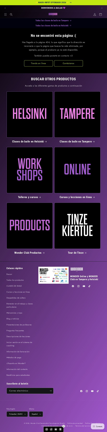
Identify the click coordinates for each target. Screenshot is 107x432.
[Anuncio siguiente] (102, 8)
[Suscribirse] (50, 391)
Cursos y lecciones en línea (76, 197)
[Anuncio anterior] (5, 8)
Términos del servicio (82, 426)
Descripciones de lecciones (18, 336)
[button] (5, 14)
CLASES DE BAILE (14, 286)
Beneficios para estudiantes (18, 375)
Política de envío (67, 426)
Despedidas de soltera (16, 297)
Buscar (9, 274)
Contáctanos (68, 63)
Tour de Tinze (76, 252)
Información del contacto (17, 369)
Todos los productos (15, 280)
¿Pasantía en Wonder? (16, 363)
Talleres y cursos (28, 197)
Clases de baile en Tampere (76, 141)
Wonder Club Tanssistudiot (39, 423)
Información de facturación (18, 351)
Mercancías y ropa (14, 312)
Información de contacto (49, 426)
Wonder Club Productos (28, 252)
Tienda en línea (38, 63)
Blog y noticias (13, 318)
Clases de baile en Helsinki (28, 141)
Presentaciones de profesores (19, 324)
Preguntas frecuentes (15, 330)
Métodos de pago (14, 357)
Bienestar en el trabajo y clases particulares (20, 305)
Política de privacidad (74, 423)
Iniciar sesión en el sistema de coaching (19, 344)
